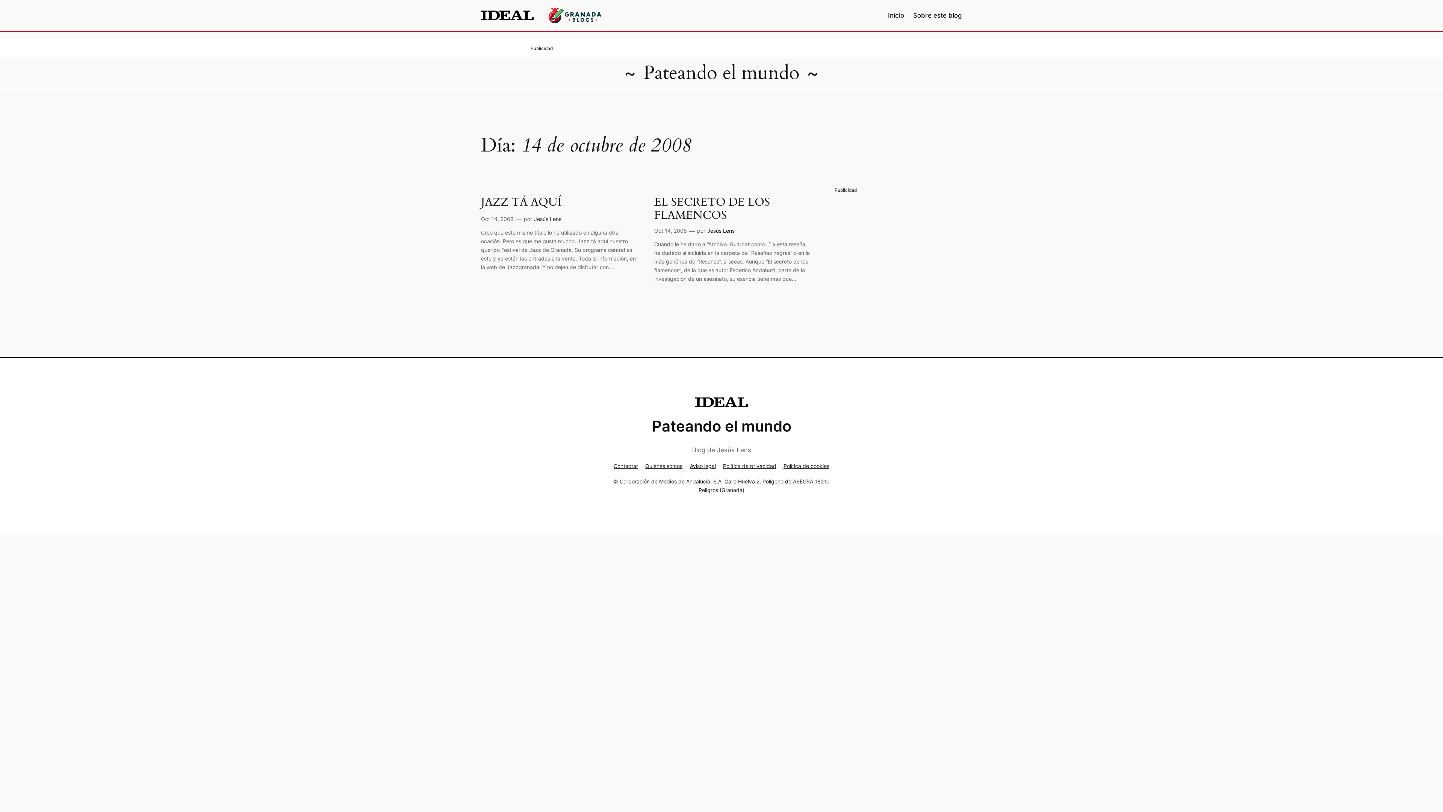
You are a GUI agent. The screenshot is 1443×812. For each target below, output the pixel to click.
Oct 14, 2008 (497, 219)
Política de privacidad (749, 466)
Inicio (896, 15)
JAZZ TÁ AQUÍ (521, 202)
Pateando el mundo (721, 73)
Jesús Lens (547, 219)
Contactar (626, 466)
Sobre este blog (937, 15)
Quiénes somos (663, 466)
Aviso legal (703, 466)
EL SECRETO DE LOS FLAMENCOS (712, 209)
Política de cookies (806, 466)
